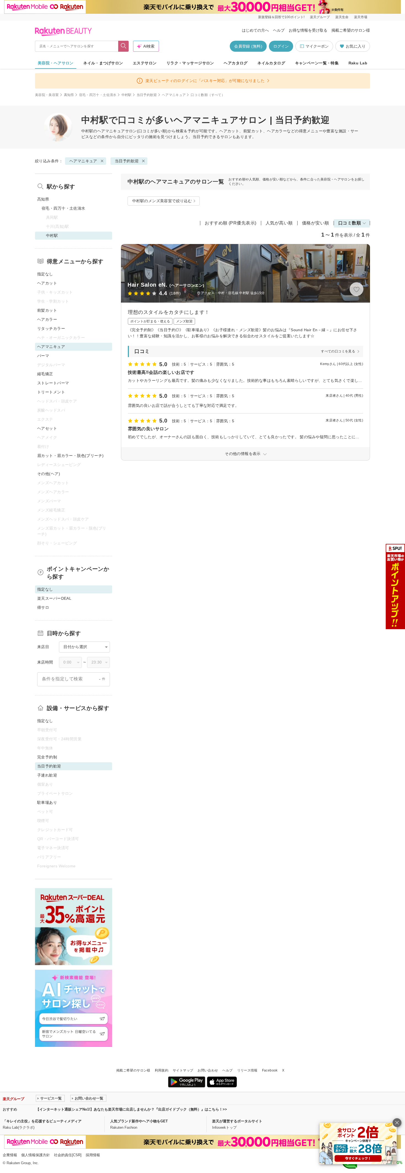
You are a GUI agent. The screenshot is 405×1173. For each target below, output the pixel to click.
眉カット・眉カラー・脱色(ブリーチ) (70, 455)
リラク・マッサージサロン (190, 63)
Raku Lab (358, 63)
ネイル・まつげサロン (103, 63)
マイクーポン (317, 46)
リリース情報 (247, 1070)
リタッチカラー (51, 328)
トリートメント (51, 392)
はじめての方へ (255, 30)
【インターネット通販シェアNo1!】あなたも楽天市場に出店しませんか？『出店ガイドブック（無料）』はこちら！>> (131, 1109)
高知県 (69, 95)
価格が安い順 (315, 223)
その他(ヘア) (48, 474)
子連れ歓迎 (47, 775)
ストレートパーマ (53, 383)
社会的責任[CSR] (68, 1155)
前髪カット (47, 310)
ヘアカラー (47, 319)
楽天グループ (320, 17)
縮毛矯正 (45, 374)
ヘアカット (47, 283)
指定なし (45, 274)
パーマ (43, 355)
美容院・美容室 (47, 95)
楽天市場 (360, 17)
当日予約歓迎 (147, 95)
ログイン (281, 46)
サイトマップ (183, 1070)
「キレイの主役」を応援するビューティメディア (42, 1121)
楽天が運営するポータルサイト (237, 1121)
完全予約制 (47, 757)
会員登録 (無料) (248, 46)
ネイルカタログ (271, 63)
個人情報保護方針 (35, 1155)
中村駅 (126, 95)
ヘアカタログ (236, 63)
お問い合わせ (208, 1070)
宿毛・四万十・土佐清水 (98, 95)
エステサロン (145, 63)
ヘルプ (279, 30)
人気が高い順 (279, 223)
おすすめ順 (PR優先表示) (230, 223)
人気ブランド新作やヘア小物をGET (139, 1121)
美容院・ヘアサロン (56, 63)
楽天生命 (342, 17)
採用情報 (93, 1155)
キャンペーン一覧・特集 (317, 63)
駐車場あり (47, 802)
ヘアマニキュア (174, 95)
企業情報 (10, 1155)
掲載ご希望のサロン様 (350, 30)
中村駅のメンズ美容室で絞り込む (162, 201)
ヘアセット (47, 428)
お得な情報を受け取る (308, 30)
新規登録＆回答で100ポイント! (281, 17)
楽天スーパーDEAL (54, 598)
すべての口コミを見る (338, 351)
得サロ (43, 607)
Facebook (270, 1070)
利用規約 (161, 1070)
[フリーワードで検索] (123, 46)
